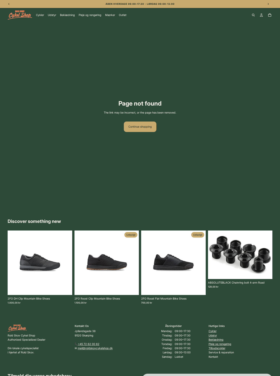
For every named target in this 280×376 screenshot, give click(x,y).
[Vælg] (66, 289)
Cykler (213, 331)
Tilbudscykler (217, 348)
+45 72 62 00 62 (88, 344)
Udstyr (213, 335)
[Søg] (253, 15)
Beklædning (216, 339)
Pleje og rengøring (220, 344)
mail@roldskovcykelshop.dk (95, 348)
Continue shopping (140, 126)
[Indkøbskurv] (270, 15)
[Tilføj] (266, 273)
